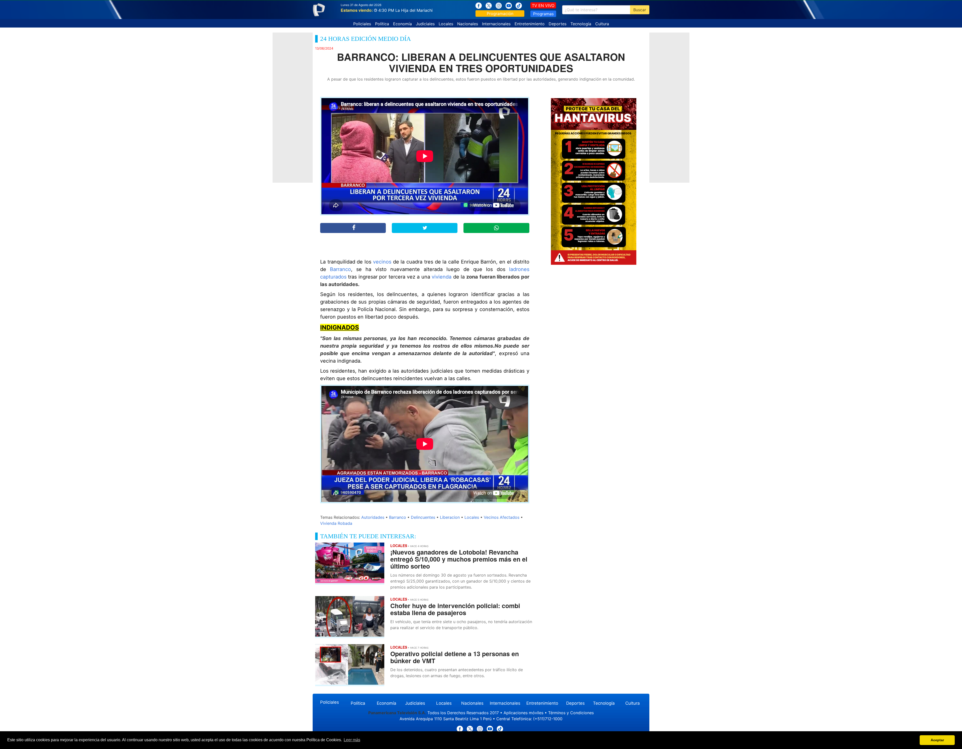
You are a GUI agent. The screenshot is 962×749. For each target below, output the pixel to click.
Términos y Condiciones (571, 712)
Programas (543, 13)
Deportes (557, 23)
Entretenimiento (530, 23)
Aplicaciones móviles (523, 712)
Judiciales (425, 23)
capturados (333, 277)
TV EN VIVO (543, 5)
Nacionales (467, 23)
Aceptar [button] (937, 740)
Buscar (639, 9)
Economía (402, 23)
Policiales (362, 23)
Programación (500, 13)
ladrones (519, 269)
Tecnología (580, 23)
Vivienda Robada (336, 523)
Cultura (602, 23)
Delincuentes (423, 517)
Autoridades (372, 517)
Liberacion (450, 517)
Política (382, 23)
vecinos (382, 262)
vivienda (441, 277)
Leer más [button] (352, 740)
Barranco (340, 269)
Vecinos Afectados (501, 517)
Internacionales (496, 23)
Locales (446, 23)
